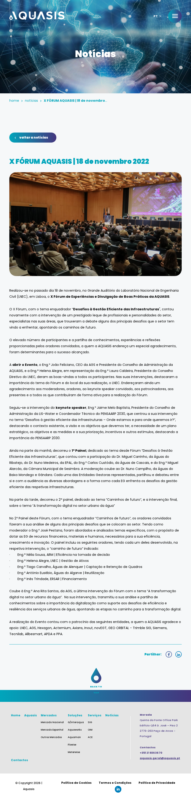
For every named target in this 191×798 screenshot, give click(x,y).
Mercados (49, 715)
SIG (90, 722)
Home (15, 715)
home (14, 100)
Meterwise (74, 752)
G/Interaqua (76, 722)
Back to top (96, 686)
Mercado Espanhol (52, 730)
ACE (90, 737)
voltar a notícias (33, 137)
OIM (90, 730)
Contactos (19, 760)
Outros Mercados (51, 737)
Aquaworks (75, 730)
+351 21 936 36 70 (151, 753)
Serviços (94, 715)
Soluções (75, 715)
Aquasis (30, 715)
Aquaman (74, 737)
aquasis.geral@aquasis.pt (160, 758)
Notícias (31, 100)
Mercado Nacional (52, 722)
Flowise (72, 744)
